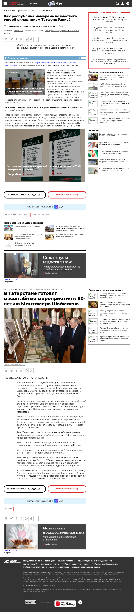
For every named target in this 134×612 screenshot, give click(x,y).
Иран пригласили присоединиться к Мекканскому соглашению (114, 143)
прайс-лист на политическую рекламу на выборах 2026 (46, 567)
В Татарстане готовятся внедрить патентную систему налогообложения (28, 237)
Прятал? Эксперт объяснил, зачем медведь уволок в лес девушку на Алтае (114, 330)
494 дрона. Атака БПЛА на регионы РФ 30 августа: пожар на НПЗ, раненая (109, 30)
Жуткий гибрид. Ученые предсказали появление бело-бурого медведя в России (115, 339)
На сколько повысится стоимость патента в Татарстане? (70, 236)
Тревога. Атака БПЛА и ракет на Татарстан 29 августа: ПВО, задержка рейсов (109, 19)
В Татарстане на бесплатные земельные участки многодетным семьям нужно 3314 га (70, 228)
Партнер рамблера (45, 602)
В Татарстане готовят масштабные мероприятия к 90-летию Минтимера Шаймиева (109, 61)
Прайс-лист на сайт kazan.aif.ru (105, 564)
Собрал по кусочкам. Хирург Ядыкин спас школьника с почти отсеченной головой (115, 112)
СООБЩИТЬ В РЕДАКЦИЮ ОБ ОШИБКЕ (86, 567)
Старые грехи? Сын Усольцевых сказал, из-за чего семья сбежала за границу (114, 103)
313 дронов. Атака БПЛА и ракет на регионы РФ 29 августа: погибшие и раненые (109, 51)
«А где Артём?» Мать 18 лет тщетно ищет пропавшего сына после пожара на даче (114, 296)
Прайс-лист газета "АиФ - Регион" (75, 564)
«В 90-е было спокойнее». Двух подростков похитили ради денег (113, 85)
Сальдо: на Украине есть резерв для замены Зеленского (114, 135)
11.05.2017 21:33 (9, 11)
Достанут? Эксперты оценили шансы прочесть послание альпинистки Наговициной (115, 321)
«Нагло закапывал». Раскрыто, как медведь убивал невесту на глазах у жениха (114, 95)
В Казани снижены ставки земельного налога (25, 244)
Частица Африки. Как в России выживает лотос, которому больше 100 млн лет (114, 313)
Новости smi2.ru (12, 279)
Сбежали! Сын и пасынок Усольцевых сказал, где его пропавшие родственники (115, 120)
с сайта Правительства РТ (14, 365)
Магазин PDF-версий (66, 561)
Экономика (18, 31)
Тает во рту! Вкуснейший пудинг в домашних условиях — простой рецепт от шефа (114, 77)
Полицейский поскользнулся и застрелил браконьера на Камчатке (113, 161)
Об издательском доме (32, 561)
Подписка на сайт (30, 564)
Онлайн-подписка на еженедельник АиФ (95, 561)
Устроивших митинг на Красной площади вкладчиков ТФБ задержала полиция (44, 168)
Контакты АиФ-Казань (50, 564)
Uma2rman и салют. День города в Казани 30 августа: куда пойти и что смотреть (109, 40)
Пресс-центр (50, 561)
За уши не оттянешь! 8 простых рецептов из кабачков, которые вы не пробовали (115, 304)
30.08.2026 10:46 (10, 289)
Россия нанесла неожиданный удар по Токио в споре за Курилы (114, 169)
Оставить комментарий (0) (67, 195)
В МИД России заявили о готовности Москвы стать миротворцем (114, 152)
